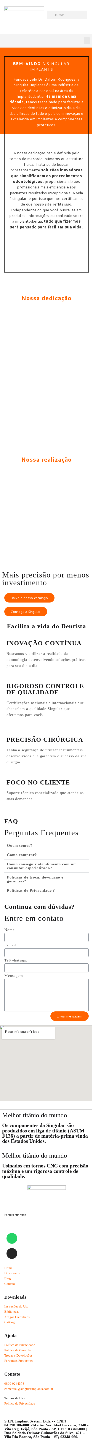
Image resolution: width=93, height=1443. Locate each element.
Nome (9, 930)
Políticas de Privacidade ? (31, 890)
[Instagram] (11, 1253)
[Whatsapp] (11, 1238)
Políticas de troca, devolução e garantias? (35, 879)
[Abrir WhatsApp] (82, 1432)
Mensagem (13, 975)
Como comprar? (22, 855)
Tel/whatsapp (15, 960)
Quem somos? (19, 845)
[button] (87, 40)
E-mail (10, 945)
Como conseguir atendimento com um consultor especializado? (42, 866)
